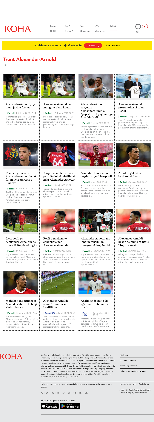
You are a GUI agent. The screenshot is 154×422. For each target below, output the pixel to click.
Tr (80, 393)
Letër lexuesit (112, 45)
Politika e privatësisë (128, 360)
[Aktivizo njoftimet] (145, 26)
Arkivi (113, 26)
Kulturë (69, 31)
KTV (97, 26)
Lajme (53, 26)
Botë (67, 26)
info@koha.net (143, 384)
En (47, 393)
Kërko (138, 32)
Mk (86, 393)
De (53, 393)
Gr (69, 393)
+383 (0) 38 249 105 (128, 384)
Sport (83, 26)
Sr (75, 393)
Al (42, 393)
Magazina (85, 31)
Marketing (100, 31)
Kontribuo (92, 45)
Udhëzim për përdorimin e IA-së (133, 371)
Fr (58, 393)
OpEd (53, 31)
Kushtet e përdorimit (128, 366)
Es (64, 393)
